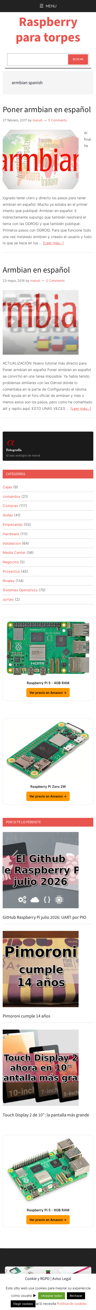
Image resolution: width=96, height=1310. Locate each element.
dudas (8, 515)
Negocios (11, 562)
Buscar (78, 59)
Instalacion (12, 543)
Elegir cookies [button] (23, 1304)
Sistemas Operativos (20, 590)
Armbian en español (36, 270)
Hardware (11, 534)
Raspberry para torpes (48, 30)
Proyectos (11, 571)
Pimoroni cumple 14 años (26, 1016)
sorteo (8, 599)
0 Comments (55, 280)
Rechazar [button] (76, 1295)
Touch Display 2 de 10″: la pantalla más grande (46, 1115)
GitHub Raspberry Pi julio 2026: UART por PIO (44, 917)
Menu (51, 6)
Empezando (13, 524)
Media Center (14, 552)
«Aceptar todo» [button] (51, 1295)
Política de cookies (72, 1303)
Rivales (9, 581)
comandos (11, 496)
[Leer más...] (53, 243)
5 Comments (57, 120)
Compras (10, 505)
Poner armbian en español (47, 109)
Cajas (7, 487)
